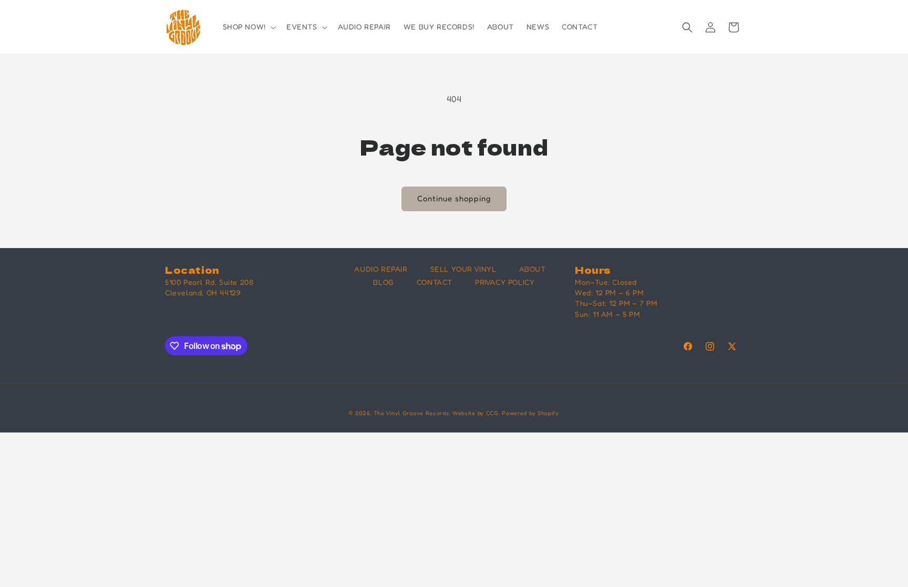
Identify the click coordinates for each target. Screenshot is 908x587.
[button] (248, 27)
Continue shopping (454, 198)
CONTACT (434, 281)
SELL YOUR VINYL (463, 268)
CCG (492, 413)
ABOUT (532, 268)
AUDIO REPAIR (380, 268)
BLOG (383, 281)
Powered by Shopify (530, 413)
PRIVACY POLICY (504, 281)
